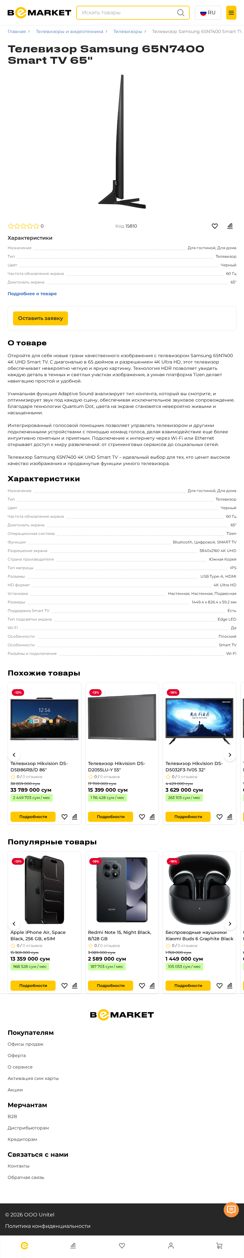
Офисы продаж (26, 1044)
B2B (12, 1116)
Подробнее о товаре (32, 293)
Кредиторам (22, 1139)
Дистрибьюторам (28, 1128)
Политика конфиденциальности (48, 1226)
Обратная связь (26, 1177)
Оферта (17, 1055)
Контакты (19, 1166)
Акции (15, 1090)
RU (212, 13)
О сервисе (20, 1067)
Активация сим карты (33, 1078)
